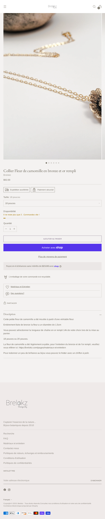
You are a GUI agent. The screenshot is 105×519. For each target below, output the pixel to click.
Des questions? (17, 293)
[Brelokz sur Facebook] (5, 490)
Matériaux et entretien (14, 443)
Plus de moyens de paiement (52, 256)
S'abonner (96, 481)
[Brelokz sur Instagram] (9, 490)
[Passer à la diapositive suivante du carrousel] (99, 373)
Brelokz (7, 175)
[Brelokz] (52, 6)
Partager (12, 303)
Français (6, 500)
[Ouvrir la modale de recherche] (94, 6)
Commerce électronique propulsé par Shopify (20, 506)
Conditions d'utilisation (14, 458)
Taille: (11, 197)
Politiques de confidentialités (17, 463)
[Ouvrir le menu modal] (5, 6)
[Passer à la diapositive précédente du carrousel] (93, 373)
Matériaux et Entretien (20, 287)
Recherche (8, 433)
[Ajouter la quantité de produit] (6, 229)
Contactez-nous (11, 448)
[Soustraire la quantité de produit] (14, 229)
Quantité (7, 223)
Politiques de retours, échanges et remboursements (28, 453)
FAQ (5, 438)
